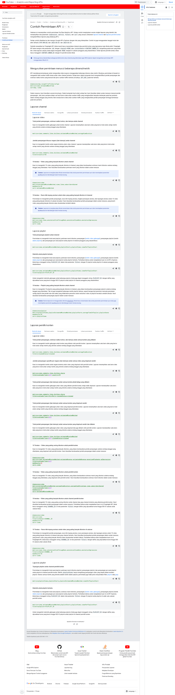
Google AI (91, 683)
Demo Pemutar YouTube (34, 670)
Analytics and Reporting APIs (29, 2)
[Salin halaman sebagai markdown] (68, 26)
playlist (70, 301)
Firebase (66, 683)
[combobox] (143, 2)
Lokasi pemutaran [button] (72, 112)
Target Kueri (46, 6)
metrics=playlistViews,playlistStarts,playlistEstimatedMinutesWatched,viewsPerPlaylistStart (66, 581)
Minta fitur (67, 670)
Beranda (4, 6)
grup (116, 574)
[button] (12, 51)
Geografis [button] (60, 112)
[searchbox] (12, 12)
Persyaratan (30, 691)
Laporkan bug (68, 667)
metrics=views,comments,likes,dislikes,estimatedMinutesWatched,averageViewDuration (62, 133)
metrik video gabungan (92, 238)
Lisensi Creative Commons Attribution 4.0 (75, 631)
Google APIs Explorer (33, 667)
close (172, 7)
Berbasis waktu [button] (49, 112)
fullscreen (169, 7)
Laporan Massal (34, 6)
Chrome (57, 683)
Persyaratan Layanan (108, 667)
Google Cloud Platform (78, 683)
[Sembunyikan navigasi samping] (22, 692)
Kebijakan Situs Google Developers (61, 633)
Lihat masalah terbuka (70, 673)
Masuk (171, 2)
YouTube (10, 2)
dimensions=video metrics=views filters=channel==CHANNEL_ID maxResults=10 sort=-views (42, 518)
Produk (39, 22)
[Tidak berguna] (119, 22)
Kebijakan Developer (108, 670)
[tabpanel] (75, 217)
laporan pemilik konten (113, 34)
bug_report (166, 7)
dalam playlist (37, 241)
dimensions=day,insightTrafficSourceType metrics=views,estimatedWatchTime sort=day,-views (44, 85)
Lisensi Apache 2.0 (118, 631)
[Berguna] (116, 22)
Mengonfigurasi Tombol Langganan (37, 673)
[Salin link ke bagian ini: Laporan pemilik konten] (55, 325)
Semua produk (102, 683)
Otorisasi (23, 6)
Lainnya (109, 112)
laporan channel (98, 34)
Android (49, 683)
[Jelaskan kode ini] (113, 81)
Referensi (56, 6)
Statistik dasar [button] (36, 112)
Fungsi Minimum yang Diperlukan (111, 673)
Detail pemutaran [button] (86, 112)
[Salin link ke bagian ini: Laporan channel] (48, 107)
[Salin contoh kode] (119, 81)
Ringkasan (14, 6)
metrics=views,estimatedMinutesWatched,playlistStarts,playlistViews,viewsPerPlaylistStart (65, 247)
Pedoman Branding (107, 676)
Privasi (37, 691)
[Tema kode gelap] (116, 81)
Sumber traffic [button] (99, 112)
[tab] (36, 112)
